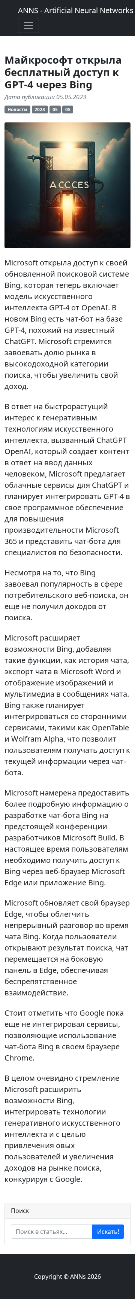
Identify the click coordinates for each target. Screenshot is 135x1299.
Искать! (108, 1231)
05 (55, 109)
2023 (39, 109)
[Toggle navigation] (28, 25)
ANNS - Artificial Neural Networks (76, 10)
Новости (17, 109)
